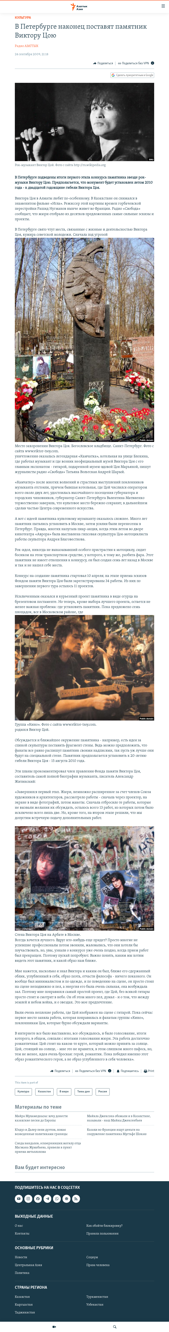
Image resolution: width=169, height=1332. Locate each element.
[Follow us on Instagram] (28, 1199)
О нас (19, 1226)
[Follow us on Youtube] (19, 1199)
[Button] (103, 63)
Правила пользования (102, 1233)
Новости (21, 1257)
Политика (22, 1273)
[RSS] (76, 1199)
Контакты (22, 1233)
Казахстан (22, 1297)
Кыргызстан (24, 1304)
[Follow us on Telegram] (47, 1199)
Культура (23, 18)
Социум (92, 1257)
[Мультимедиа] (54, 1327)
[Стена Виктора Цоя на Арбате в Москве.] (84, 930)
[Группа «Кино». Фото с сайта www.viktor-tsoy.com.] (84, 720)
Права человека (98, 1265)
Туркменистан (97, 1297)
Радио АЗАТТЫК (26, 46)
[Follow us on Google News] (66, 1199)
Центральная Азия (28, 1265)
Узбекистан (94, 1304)
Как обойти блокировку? (104, 1226)
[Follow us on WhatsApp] (57, 1199)
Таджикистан (25, 1312)
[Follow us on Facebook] (38, 1199)
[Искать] (115, 1327)
